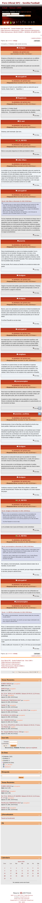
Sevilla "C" (4, 705)
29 (38, 876)
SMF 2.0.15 (14, 895)
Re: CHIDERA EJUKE (7, 720)
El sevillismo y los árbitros (8, 715)
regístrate (28, 11)
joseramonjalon (22, 381)
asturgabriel (21, 76)
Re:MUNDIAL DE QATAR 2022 (21, 81)
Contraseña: (5, 743)
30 (4, 878)
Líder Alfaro (22, 160)
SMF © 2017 (21, 895)
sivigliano (22, 354)
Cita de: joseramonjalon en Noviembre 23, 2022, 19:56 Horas (18, 546)
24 (10, 876)
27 (28, 876)
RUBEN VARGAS (6, 683)
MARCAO (4, 688)
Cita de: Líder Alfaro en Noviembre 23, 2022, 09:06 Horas (17, 201)
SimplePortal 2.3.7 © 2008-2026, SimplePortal (21, 900)
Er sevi (22, 121)
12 (22, 870)
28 (32, 876)
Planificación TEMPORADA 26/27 (11, 700)
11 (16, 870)
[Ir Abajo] (39, 413)
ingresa (23, 11)
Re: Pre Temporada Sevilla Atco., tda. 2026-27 (14, 710)
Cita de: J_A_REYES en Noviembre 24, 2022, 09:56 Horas (17, 612)
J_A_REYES (22, 140)
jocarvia (22, 241)
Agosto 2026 (21, 861)
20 (28, 873)
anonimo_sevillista (22, 414)
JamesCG (8, 767)
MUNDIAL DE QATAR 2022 (21, 52)
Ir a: (13, 672)
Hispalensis (22, 98)
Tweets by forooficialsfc (8, 818)
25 (16, 876)
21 (32, 873)
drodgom (22, 48)
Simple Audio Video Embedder (21, 898)
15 (38, 870)
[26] (22, 876)
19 (22, 873)
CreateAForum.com (24, 897)
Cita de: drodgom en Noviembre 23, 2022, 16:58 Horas (16, 510)
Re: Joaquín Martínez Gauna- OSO (11, 732)
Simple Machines (28, 895)
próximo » (38, 38)
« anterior (33, 38)
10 (10, 870)
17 (10, 873)
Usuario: (6, 741)
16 (4, 873)
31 (10, 878)
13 (28, 870)
